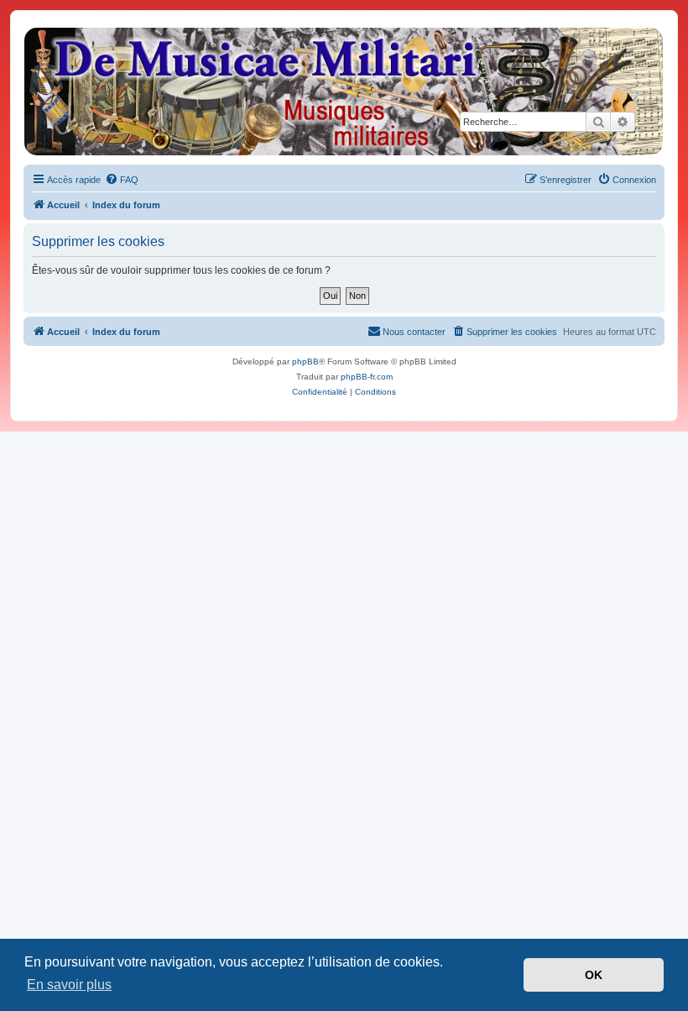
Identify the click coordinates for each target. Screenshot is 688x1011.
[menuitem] (121, 180)
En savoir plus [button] (69, 984)
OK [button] (593, 975)
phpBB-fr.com (367, 376)
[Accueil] (343, 91)
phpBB (305, 361)
